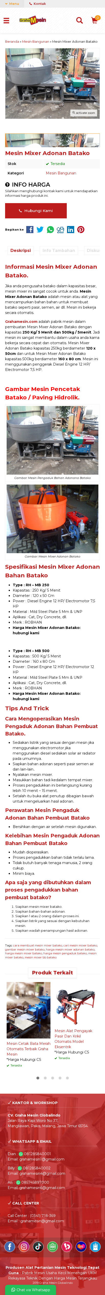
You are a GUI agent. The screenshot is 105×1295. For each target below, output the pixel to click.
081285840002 (36, 1168)
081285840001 (37, 1154)
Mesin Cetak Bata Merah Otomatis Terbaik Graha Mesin (28, 1049)
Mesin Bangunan (61, 173)
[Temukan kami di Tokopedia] (53, 1250)
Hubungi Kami (38, 210)
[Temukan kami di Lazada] (81, 1250)
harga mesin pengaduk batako (65, 953)
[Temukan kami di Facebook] (10, 1250)
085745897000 (35, 1182)
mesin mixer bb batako (41, 957)
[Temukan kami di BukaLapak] (67, 1250)
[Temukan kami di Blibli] (95, 1250)
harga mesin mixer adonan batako (70, 949)
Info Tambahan (59, 250)
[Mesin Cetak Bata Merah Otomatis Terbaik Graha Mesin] (28, 1010)
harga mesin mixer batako (23, 953)
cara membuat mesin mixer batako (37, 945)
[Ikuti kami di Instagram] (24, 1250)
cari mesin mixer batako (80, 945)
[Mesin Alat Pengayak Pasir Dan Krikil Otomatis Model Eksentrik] (76, 1003)
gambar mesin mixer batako (25, 949)
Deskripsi (20, 250)
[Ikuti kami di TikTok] (39, 1250)
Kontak (39, 4)
